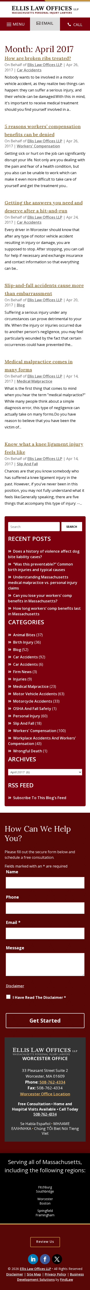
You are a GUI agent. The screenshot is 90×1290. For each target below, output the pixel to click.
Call (77, 24)
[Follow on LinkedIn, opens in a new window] (33, 1259)
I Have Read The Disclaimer (39, 997)
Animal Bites (24, 634)
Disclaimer (15, 985)
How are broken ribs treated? (38, 58)
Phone (12, 897)
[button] (15, 25)
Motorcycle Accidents (32, 701)
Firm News (22, 671)
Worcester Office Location (45, 1093)
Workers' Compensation (38, 146)
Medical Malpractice (34, 381)
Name (12, 871)
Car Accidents (29, 70)
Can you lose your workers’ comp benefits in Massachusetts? (40, 598)
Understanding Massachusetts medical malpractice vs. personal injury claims (42, 583)
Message (15, 947)
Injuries (20, 679)
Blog (21, 305)
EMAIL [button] (47, 23)
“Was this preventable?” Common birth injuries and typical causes (40, 567)
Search (71, 527)
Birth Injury (23, 642)
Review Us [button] (45, 1241)
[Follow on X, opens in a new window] (57, 1259)
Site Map (34, 1274)
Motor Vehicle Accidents (35, 693)
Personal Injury (26, 715)
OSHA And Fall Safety (32, 708)
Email (13, 922)
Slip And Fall (27, 463)
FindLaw (66, 1279)
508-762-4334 (52, 1082)
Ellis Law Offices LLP (44, 64)
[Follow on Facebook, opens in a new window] (45, 1259)
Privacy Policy (55, 1274)
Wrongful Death (27, 750)
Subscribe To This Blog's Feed (39, 797)
